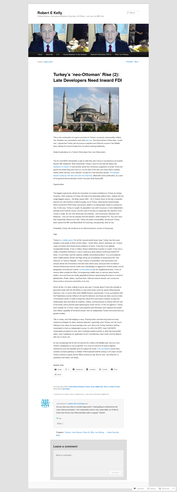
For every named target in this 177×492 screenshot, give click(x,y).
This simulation (103, 348)
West (106, 387)
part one (88, 140)
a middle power (67, 240)
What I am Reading (121, 54)
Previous (129, 62)
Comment (115, 473)
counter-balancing (86, 269)
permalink (66, 389)
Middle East (99, 387)
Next (137, 62)
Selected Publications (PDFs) (101, 54)
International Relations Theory (79, 387)
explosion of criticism (61, 166)
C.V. (57, 54)
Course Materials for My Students (75, 54)
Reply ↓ (60, 423)
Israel (93, 387)
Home (40, 54)
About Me (49, 54)
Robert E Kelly (49, 12)
